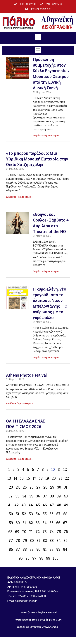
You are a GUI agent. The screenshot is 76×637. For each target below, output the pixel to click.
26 (32, 487)
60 (18, 522)
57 (58, 513)
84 (58, 540)
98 (41, 558)
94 (65, 549)
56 (51, 513)
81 (38, 540)
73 (44, 531)
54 (38, 513)
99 (48, 558)
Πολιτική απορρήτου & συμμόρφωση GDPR (38, 619)
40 (65, 496)
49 (66, 504)
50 (11, 513)
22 (67, 478)
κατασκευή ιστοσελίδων (31, 627)
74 (51, 531)
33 (17, 496)
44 (30, 504)
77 (10, 540)
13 (9, 478)
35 (31, 496)
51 (17, 513)
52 (24, 513)
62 (31, 522)
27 (38, 487)
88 (25, 549)
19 (47, 478)
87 (18, 549)
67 (65, 522)
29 (52, 487)
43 (23, 504)
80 (32, 540)
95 (21, 558)
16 (28, 478)
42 (16, 504)
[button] (38, 37)
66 (58, 522)
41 (10, 504)
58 (65, 513)
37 (45, 496)
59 (11, 522)
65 (51, 522)
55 (45, 513)
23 (11, 487)
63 (38, 522)
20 (54, 478)
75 (59, 531)
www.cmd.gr (52, 627)
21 (60, 478)
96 (27, 558)
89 (32, 549)
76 (66, 531)
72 (37, 531)
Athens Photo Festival (26, 375)
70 (24, 531)
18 (41, 478)
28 (45, 487)
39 (59, 496)
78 (18, 540)
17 (34, 478)
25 (25, 487)
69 (17, 531)
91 (45, 549)
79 (25, 540)
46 (45, 504)
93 (58, 549)
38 (52, 496)
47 (52, 504)
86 (11, 549)
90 (38, 549)
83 (52, 540)
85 (65, 540)
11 (59, 469)
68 (10, 531)
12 (65, 469)
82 (45, 540)
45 (38, 504)
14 (15, 478)
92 (51, 549)
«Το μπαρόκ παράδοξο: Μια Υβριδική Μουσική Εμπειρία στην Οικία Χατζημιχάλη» (37, 159)
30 (59, 487)
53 (31, 513)
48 (59, 504)
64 (44, 522)
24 (18, 487)
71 (31, 531)
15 (22, 478)
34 (24, 496)
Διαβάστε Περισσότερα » (46, 135)
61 (24, 522)
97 (34, 558)
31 (65, 487)
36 (38, 496)
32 (10, 496)
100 (55, 558)
